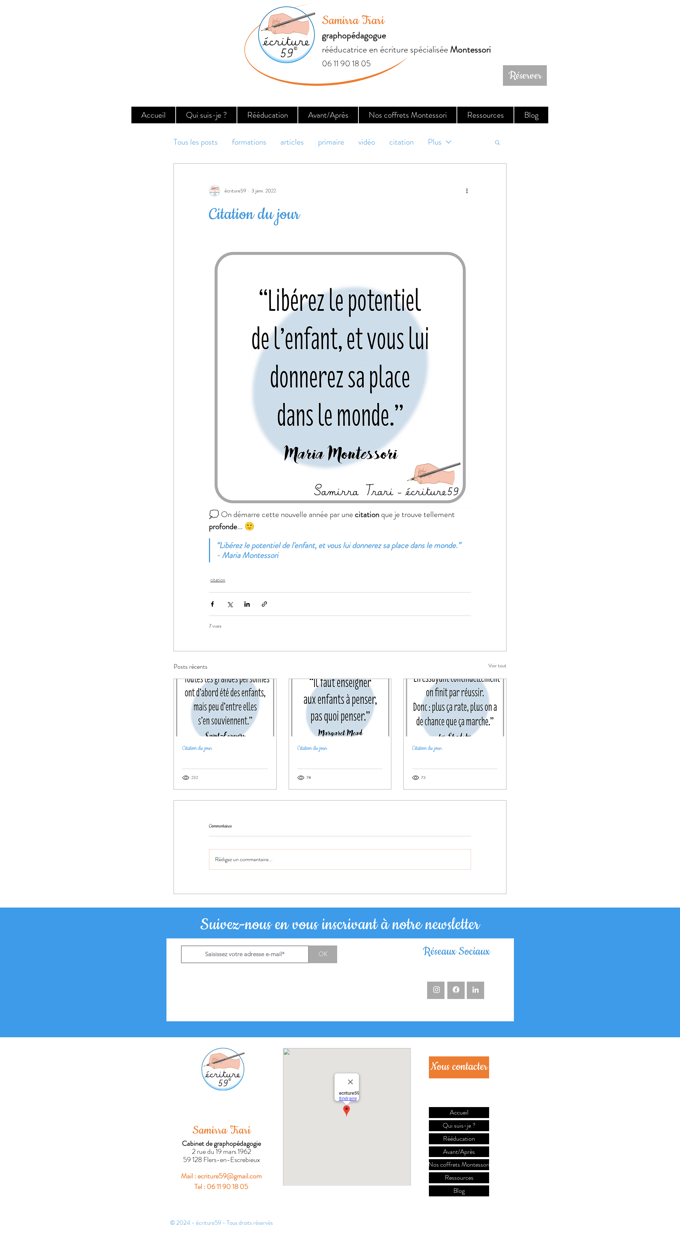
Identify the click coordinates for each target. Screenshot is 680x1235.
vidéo (366, 142)
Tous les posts (196, 142)
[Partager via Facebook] (212, 604)
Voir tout (497, 665)
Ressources (459, 1177)
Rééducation (459, 1138)
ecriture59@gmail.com (230, 1176)
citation (401, 142)
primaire (331, 142)
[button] (497, 142)
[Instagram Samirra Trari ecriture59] (436, 989)
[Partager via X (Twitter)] (229, 604)
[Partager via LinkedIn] (247, 604)
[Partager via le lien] (264, 604)
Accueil (459, 1112)
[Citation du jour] (225, 707)
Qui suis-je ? (459, 1125)
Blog (459, 1190)
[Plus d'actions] (467, 190)
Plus (435, 142)
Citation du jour (197, 748)
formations (249, 142)
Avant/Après (459, 1151)
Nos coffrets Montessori (459, 1164)
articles (292, 142)
